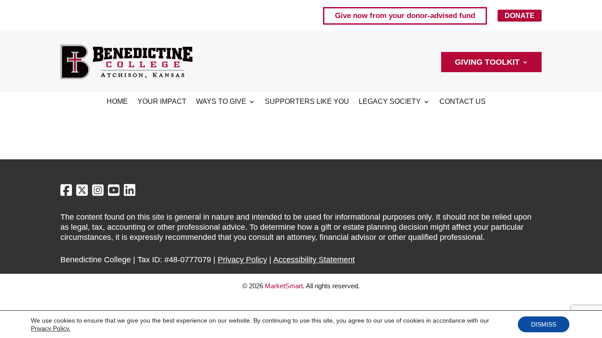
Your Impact (161, 102)
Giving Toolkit (487, 62)
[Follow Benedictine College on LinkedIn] (129, 192)
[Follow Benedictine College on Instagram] (99, 192)
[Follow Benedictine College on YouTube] (115, 192)
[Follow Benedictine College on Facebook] (67, 192)
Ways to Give (221, 102)
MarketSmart (284, 286)
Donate (520, 15)
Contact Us (462, 102)
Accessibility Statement (314, 259)
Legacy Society (390, 102)
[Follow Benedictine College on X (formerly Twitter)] (83, 192)
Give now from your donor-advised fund (405, 15)
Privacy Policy (242, 259)
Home (117, 102)
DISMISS (543, 324)
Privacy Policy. (51, 328)
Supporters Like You (307, 102)
